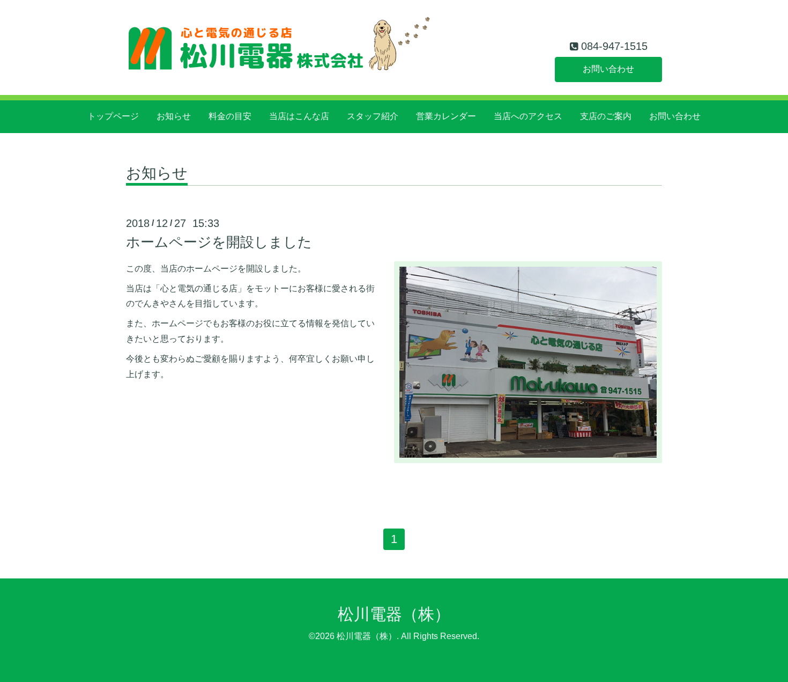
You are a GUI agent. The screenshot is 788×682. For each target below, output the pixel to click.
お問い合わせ (608, 69)
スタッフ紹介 (372, 116)
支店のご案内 (605, 116)
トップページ (113, 116)
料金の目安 (230, 116)
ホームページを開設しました (219, 242)
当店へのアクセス (528, 116)
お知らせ (174, 116)
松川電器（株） (394, 614)
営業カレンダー (446, 116)
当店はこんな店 (299, 116)
